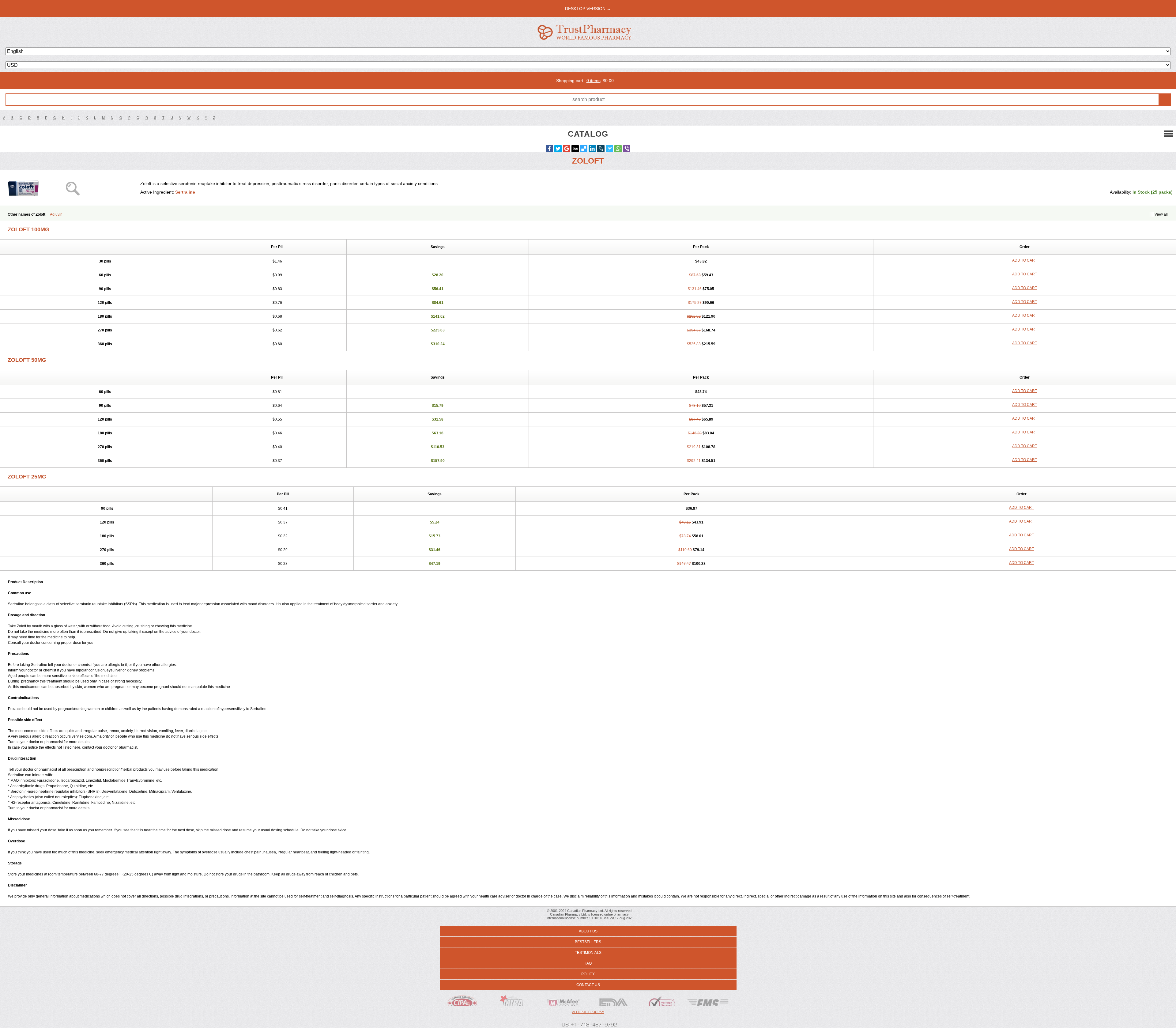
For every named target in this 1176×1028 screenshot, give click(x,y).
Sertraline (185, 192)
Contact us (588, 985)
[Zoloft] (72, 187)
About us (588, 931)
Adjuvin (56, 214)
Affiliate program (588, 1012)
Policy (588, 974)
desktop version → (588, 8)
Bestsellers (588, 942)
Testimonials (588, 953)
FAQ (588, 963)
